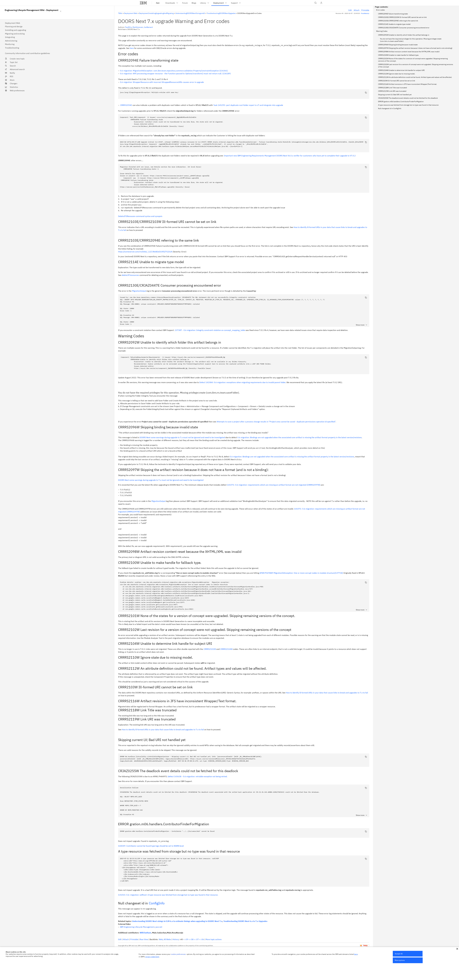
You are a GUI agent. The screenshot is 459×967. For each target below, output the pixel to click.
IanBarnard (148, 27)
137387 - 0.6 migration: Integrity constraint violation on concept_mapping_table (210, 330)
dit (350, 10)
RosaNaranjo (365, 13)
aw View (144, 939)
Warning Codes (381, 31)
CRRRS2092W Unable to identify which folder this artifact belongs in (403, 35)
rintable (365, 10)
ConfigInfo (157, 903)
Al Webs (167, 939)
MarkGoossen (138, 27)
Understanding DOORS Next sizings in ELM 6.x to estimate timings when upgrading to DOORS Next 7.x (177, 921)
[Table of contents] (60, 11)
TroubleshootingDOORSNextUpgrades (221, 13)
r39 (186, 939)
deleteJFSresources (130, 275)
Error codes (380, 10)
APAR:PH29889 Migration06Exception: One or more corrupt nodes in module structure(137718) (301, 573)
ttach (356, 10)
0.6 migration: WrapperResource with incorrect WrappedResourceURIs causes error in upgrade (162, 82)
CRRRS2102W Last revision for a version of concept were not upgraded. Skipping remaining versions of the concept (415, 65)
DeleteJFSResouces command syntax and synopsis (140, 216)
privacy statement (152, 957)
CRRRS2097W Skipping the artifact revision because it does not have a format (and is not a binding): (415, 48)
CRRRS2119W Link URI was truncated (392, 91)
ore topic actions (214, 939)
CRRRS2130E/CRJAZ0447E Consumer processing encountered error (403, 28)
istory (176, 939)
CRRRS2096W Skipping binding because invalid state (398, 45)
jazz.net (159, 927)
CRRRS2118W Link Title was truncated (392, 88)
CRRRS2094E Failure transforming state (393, 14)
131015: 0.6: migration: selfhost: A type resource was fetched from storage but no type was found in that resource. (168, 895)
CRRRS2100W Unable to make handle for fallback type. (398, 55)
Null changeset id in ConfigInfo (389, 108)
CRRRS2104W (226, 649)
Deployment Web (130, 13)
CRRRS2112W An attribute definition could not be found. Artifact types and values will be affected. (415, 77)
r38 (192, 939)
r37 (197, 939)
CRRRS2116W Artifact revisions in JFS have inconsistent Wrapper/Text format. (407, 84)
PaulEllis (128, 27)
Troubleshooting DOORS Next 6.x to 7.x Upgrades (245, 921)
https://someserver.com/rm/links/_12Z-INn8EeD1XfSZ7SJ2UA (145, 251)
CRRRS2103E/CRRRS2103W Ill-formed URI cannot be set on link (402, 17)
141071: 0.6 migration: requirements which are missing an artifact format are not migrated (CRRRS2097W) (273, 485)
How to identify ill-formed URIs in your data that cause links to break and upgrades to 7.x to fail (327, 692)
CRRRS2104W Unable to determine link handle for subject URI (401, 70)
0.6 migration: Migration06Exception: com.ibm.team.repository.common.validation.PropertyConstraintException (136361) (174, 70)
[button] (457, 949)
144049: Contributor (151, 846)
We (161, 939)
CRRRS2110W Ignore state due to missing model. (396, 74)
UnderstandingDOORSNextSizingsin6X (190, 13)
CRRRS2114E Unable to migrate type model (394, 24)
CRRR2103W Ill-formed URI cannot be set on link (396, 81)
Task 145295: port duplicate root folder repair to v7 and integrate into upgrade (248, 105)
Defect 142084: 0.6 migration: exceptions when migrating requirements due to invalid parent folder (242, 382)
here (132, 48)
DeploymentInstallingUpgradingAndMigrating (156, 13)
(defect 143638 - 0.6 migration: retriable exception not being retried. (197, 776)
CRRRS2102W (210, 649)
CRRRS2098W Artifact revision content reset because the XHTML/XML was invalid (408, 52)
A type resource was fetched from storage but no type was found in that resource (408, 105)
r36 (202, 939)
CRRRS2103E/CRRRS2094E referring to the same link (398, 21)
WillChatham (145, 932)
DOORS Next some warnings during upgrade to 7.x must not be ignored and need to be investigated (182, 437)
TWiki (120, 13)
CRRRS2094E (126, 105)
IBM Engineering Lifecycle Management (137, 927)
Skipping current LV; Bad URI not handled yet (395, 94)
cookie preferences (178, 954)
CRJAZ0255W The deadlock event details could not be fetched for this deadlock (408, 98)
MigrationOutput (139, 291)
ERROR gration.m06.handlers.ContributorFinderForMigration (401, 101)
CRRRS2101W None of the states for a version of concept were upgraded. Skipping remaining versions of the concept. (413, 59)
